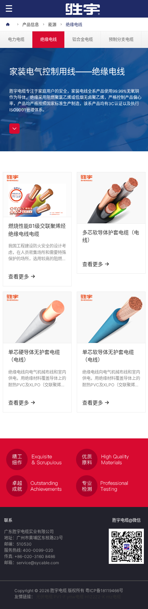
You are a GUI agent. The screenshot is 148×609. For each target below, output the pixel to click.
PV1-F (60, 596)
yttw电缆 (75, 596)
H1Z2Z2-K (95, 596)
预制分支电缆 (121, 39)
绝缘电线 (48, 39)
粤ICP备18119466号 (104, 590)
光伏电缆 (44, 596)
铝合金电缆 (82, 39)
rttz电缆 (113, 596)
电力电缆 (16, 39)
